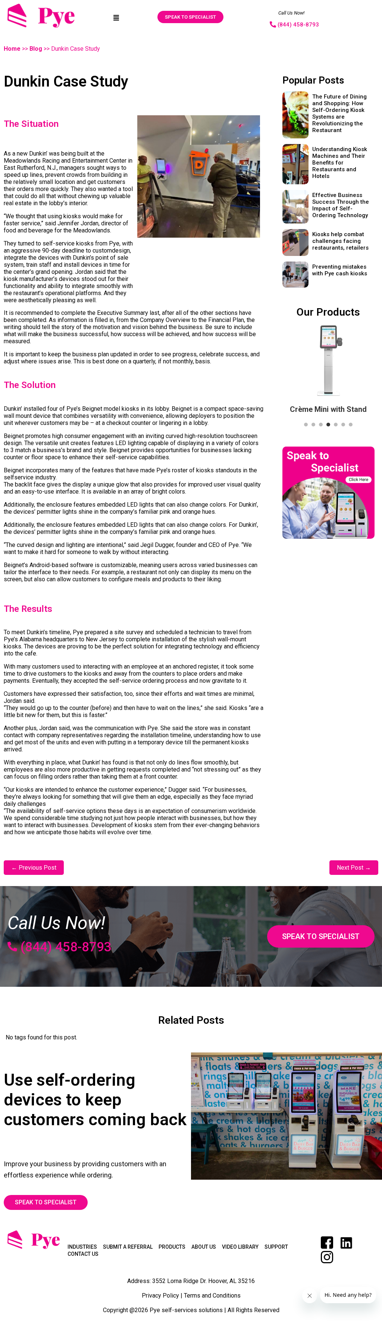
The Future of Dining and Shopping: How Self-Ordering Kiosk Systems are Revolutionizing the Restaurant (339, 113)
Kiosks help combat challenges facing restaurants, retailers (340, 241)
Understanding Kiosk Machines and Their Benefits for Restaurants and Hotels (339, 162)
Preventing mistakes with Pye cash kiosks (339, 270)
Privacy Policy (160, 1295)
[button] (116, 17)
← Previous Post (33, 867)
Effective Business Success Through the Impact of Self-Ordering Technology (340, 205)
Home (12, 48)
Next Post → (354, 867)
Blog (35, 48)
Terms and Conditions (212, 1295)
